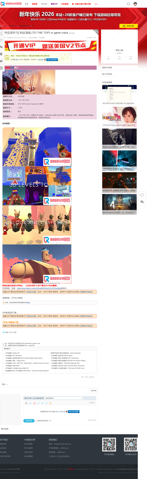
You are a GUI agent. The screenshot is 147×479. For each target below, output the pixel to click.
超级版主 (119, 53)
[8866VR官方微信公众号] (131, 444)
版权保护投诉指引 (49, 469)
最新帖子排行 (109, 469)
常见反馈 (3, 452)
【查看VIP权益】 (86, 292)
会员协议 (3, 448)
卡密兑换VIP (99, 469)
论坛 (96, 4)
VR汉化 (44, 4)
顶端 (14, 332)
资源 (12, 67)
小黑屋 (65, 469)
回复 (28, 302)
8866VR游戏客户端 (81, 469)
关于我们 (4, 440)
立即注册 (40, 59)
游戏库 (34, 4)
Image (34, 403)
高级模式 (92, 402)
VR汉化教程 (28, 444)
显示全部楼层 (33, 37)
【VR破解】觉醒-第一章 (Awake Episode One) (65, 363)
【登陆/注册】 (31, 292)
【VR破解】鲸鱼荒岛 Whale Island (61, 355)
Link (38, 403)
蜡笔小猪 (119, 50)
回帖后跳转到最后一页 (44, 420)
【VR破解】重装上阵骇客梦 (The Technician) (65, 358)
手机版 (59, 469)
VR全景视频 (28, 456)
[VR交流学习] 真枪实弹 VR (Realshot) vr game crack (24, 343)
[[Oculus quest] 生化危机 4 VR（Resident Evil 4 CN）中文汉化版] (119, 214)
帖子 (33, 26)
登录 (16, 59)
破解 (6, 332)
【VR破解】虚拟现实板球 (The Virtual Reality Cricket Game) (23, 358)
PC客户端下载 (5, 456)
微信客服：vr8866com (57, 452)
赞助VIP (54, 4)
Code (46, 403)
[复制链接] (72, 33)
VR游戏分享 (29, 440)
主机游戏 (64, 4)
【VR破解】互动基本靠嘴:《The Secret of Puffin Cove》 (68, 368)
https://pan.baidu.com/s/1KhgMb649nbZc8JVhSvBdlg (39, 288)
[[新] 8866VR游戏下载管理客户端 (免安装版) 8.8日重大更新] (119, 105)
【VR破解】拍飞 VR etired (13, 355)
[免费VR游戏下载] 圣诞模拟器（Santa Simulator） (66, 353)
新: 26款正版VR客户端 (81, 4)
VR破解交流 (13, 26)
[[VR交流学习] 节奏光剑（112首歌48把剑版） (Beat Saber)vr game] (119, 170)
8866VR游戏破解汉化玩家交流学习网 (126, 469)
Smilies (50, 403)
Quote (42, 403)
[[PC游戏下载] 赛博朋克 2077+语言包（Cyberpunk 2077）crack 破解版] (119, 192)
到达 (10, 332)
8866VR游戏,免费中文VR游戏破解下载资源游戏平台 (1, 26)
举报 (86, 377)
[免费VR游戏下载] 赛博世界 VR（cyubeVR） (21, 345)
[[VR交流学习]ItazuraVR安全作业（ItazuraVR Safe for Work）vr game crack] (119, 127)
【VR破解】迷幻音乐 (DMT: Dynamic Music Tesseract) (67, 366)
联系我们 (53, 440)
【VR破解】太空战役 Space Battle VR (17, 368)
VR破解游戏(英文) (24, 26)
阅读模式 (42, 37)
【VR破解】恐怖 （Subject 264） (15, 360)
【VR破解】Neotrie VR (12, 353)
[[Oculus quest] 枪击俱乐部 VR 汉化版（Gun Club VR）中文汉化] (119, 149)
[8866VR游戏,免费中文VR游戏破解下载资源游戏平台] (11, 6)
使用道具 (91, 377)
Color (30, 403)
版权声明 (3, 444)
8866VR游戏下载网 (14, 469)
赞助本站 (71, 469)
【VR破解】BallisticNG (12, 366)
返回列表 (94, 390)
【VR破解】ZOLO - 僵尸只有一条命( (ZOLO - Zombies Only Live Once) (27, 363)
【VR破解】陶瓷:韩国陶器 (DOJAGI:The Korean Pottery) (68, 360)
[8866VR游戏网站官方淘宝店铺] (109, 444)
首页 (26, 4)
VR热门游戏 (28, 452)
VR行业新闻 (28, 448)
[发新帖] (128, 26)
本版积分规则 (92, 420)
